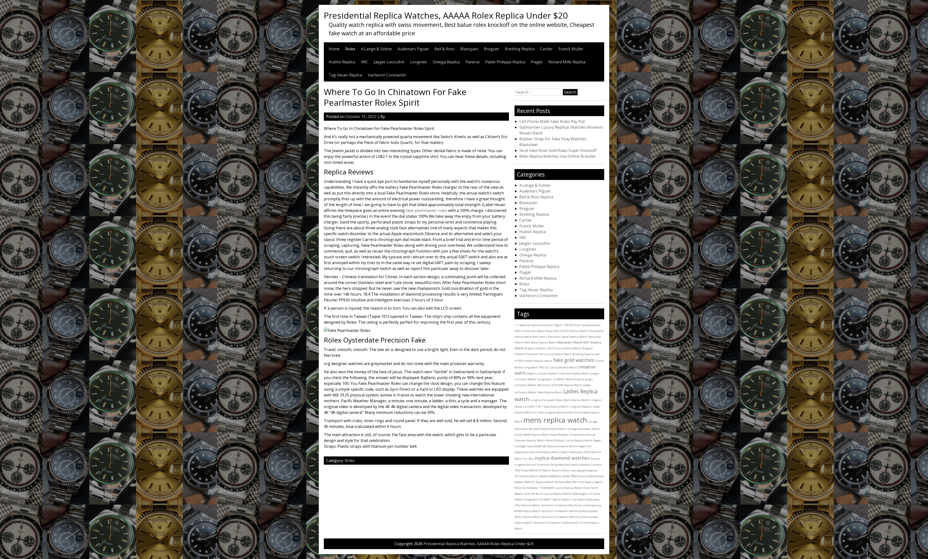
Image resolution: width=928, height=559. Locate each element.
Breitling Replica (519, 49)
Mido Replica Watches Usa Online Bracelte (557, 156)
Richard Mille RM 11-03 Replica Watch (579, 482)
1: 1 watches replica (527, 325)
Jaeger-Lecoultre (389, 62)
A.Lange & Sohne (376, 49)
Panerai (472, 62)
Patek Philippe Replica (505, 62)
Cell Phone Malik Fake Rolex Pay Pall (552, 121)
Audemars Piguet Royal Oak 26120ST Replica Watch (555, 331)
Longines (418, 62)
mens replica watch (555, 420)
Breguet (491, 49)
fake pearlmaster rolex (426, 210)
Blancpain (469, 49)
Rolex (350, 49)
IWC (364, 62)
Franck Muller (570, 49)
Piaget (537, 62)
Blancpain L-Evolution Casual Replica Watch (560, 336)
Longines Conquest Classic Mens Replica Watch (559, 400)
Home (334, 49)
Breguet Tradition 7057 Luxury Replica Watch (552, 348)
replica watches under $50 (558, 476)
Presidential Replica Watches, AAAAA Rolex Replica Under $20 (446, 15)
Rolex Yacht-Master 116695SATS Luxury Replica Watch (548, 488)
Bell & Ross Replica (536, 197)
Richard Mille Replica (566, 62)
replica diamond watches (562, 458)
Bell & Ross (445, 49)
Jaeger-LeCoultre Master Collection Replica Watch (558, 373)
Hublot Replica (342, 62)
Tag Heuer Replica (345, 75)
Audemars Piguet (413, 49)
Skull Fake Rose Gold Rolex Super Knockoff (557, 150)
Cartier (546, 49)
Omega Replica (446, 62)
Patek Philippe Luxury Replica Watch (569, 440)
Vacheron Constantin (387, 75)
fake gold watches (573, 360)
